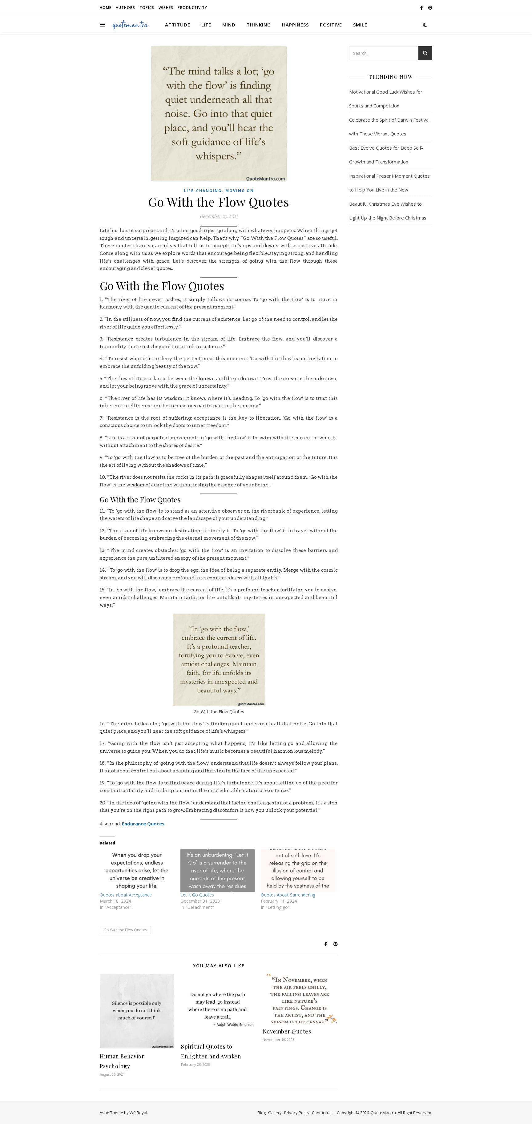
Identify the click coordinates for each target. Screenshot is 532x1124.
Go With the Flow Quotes (125, 930)
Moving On (239, 190)
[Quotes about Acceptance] (137, 870)
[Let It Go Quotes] (217, 870)
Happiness (295, 25)
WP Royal (138, 1112)
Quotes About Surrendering (288, 895)
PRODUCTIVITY (192, 7)
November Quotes (287, 1031)
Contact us (322, 1112)
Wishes (166, 7)
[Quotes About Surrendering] (298, 870)
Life (206, 25)
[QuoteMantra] (130, 24)
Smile (360, 25)
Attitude (177, 25)
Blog (262, 1112)
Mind (229, 25)
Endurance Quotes (143, 823)
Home (105, 7)
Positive (331, 25)
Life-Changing (203, 190)
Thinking (259, 25)
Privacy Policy (296, 1112)
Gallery (275, 1112)
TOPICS (146, 7)
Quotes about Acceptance (126, 895)
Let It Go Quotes (197, 895)
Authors (125, 7)
